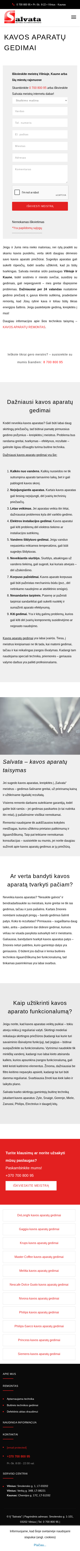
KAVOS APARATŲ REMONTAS (24, 327)
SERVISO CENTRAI (15, 1473)
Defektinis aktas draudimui (22, 1411)
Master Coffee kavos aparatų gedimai (39, 1256)
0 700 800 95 (38, 87)
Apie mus (9, 1373)
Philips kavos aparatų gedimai (39, 1312)
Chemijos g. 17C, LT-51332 (28, 1495)
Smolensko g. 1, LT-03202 (27, 1485)
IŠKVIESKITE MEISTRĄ (31, 1185)
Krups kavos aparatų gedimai (39, 1243)
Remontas (10, 1385)
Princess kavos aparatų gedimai (39, 1340)
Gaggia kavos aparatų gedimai (39, 1229)
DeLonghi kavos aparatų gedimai (39, 1215)
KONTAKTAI (10, 1434)
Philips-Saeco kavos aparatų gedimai (39, 1326)
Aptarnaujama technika (20, 1399)
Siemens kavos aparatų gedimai (39, 1354)
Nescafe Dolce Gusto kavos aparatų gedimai (39, 1284)
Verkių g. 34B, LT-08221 (26, 1490)
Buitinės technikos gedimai (22, 1405)
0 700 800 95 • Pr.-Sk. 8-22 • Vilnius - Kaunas (41, 4)
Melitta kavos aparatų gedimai (39, 1270)
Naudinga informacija (19, 1422)
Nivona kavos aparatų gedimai (39, 1298)
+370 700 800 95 (18, 1456)
